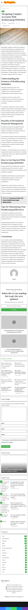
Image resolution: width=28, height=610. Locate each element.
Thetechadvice (5, 538)
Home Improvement (7, 548)
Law (3, 572)
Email (2, 428)
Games (3, 569)
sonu (5, 23)
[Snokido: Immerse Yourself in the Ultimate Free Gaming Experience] (5, 523)
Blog (3, 543)
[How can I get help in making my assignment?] (5, 517)
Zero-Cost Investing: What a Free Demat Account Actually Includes (18, 495)
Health (3, 550)
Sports (3, 567)
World (3, 545)
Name (3, 423)
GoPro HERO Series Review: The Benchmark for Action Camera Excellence (7, 373)
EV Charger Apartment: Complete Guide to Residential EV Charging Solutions (21, 389)
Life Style (4, 562)
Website (3, 434)
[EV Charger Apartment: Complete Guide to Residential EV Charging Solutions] (21, 382)
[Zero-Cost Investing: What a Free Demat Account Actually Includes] (5, 497)
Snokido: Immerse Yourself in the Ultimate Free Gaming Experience (18, 523)
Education (4, 552)
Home (3, 8)
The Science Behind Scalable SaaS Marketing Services (6, 389)
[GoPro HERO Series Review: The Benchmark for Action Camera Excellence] (7, 365)
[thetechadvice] (10, 2)
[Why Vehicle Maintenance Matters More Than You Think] (21, 365)
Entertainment (5, 557)
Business (4, 541)
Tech (7, 8)
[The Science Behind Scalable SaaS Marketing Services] (7, 382)
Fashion (4, 555)
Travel (3, 560)
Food (3, 564)
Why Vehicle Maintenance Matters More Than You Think (20, 372)
